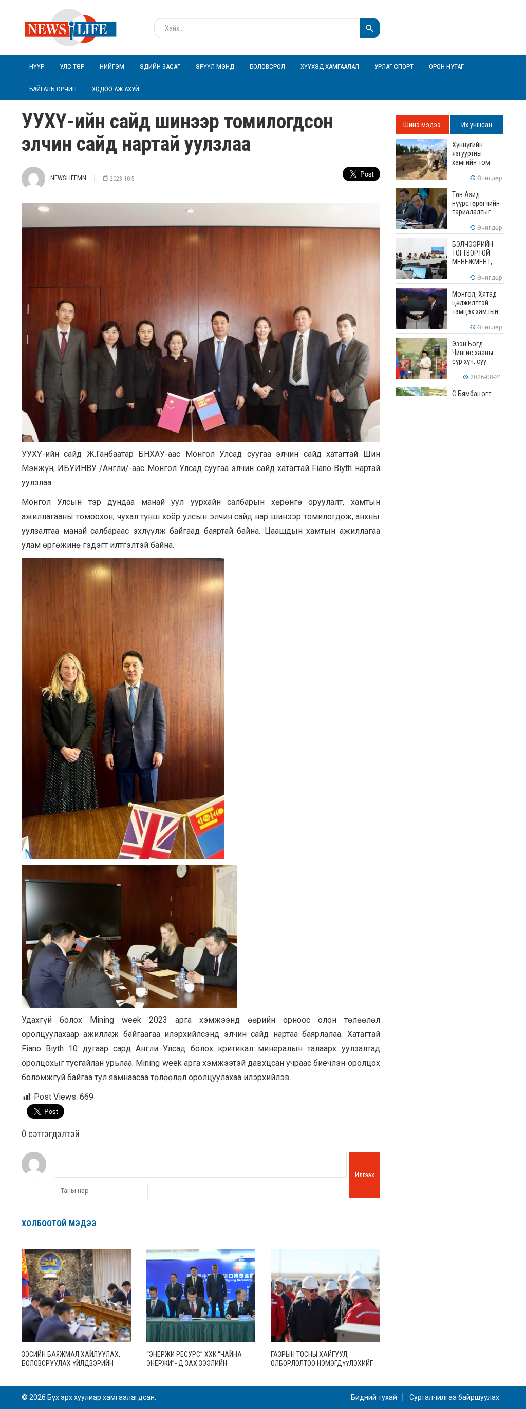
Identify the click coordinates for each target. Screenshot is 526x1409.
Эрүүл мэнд (215, 66)
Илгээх (364, 1175)
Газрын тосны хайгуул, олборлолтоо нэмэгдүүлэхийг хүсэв (322, 1363)
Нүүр (36, 66)
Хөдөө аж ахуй (115, 89)
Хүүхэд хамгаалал (329, 66)
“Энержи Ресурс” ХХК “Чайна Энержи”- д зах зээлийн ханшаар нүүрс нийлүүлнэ (194, 1363)
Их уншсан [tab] (476, 125)
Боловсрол (267, 66)
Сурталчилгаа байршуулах (454, 1397)
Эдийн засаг (160, 66)
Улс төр (72, 66)
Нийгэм (112, 66)
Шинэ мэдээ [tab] (422, 125)
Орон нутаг (446, 66)
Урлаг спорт (394, 66)
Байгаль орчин (53, 89)
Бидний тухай (374, 1397)
